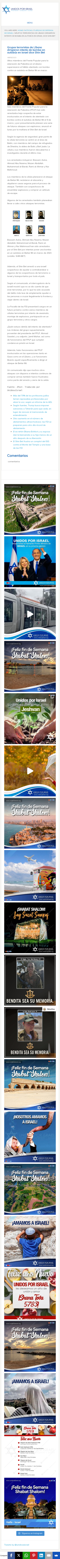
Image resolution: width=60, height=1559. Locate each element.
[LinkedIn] (41, 1555)
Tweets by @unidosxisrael (16, 1544)
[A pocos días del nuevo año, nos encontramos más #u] (30, 1398)
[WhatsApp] (26, 1555)
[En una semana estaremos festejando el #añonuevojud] (30, 1450)
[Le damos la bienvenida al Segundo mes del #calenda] (30, 718)
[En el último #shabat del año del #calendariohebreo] (30, 1346)
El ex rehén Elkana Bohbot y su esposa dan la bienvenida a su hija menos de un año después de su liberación (32, 434)
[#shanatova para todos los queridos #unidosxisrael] (30, 1293)
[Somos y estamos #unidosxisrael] (30, 1241)
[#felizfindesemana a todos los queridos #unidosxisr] (30, 1084)
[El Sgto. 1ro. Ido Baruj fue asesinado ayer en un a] (30, 980)
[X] (19, 1555)
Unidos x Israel (17, 12)
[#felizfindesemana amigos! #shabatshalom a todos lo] (30, 666)
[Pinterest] (34, 1555)
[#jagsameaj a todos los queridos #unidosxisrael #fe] (30, 927)
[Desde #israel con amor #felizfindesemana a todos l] (30, 823)
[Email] (49, 1555)
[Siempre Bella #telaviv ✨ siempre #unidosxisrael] (30, 875)
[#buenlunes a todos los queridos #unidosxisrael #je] (30, 614)
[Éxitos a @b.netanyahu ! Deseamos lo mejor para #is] (30, 561)
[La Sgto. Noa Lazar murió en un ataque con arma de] (30, 1032)
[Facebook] (11, 1555)
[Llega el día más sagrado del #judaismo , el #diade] (30, 1137)
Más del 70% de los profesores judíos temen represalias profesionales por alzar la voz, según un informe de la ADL (32, 399)
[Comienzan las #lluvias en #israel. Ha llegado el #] (30, 770)
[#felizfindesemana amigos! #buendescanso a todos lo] (30, 1503)
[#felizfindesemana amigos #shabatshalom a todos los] (30, 509)
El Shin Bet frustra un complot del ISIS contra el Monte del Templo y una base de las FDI (32, 444)
